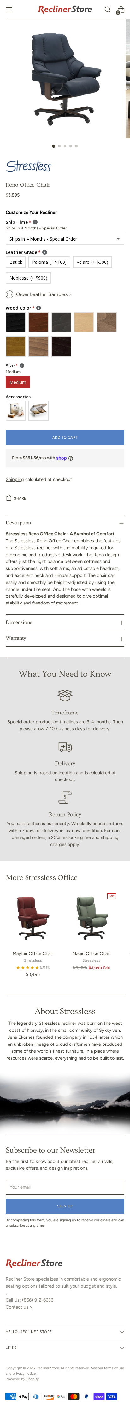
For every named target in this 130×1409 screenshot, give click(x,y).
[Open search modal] (107, 9)
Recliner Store (48, 1368)
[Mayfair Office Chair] (33, 918)
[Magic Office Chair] (91, 918)
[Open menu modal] (9, 9)
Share (20, 498)
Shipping (15, 479)
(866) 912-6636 (37, 1300)
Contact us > (19, 1307)
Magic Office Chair (91, 953)
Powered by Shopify (22, 1379)
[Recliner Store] (65, 9)
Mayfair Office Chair (33, 953)
